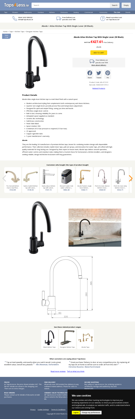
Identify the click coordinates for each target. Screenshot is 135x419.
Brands (128, 12)
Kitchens (52, 12)
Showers (15, 12)
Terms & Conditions (58, 409)
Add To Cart (99, 53)
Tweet (98, 78)
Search (114, 5)
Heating (76, 12)
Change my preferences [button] (91, 413)
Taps (5, 12)
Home (5, 31)
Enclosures (64, 12)
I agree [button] (76, 413)
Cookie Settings (43, 409)
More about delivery (98, 65)
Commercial (89, 12)
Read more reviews (58, 371)
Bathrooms (28, 12)
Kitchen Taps (19, 31)
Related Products (98, 88)
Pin (108, 78)
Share (90, 78)
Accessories (103, 12)
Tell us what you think (75, 371)
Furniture (41, 12)
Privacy (33, 409)
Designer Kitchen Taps (34, 31)
